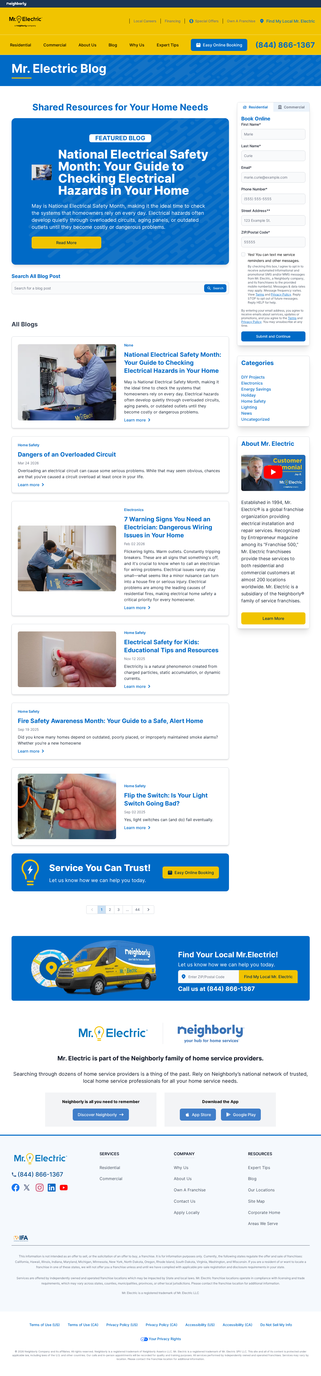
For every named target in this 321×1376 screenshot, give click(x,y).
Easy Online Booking (194, 872)
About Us (183, 1178)
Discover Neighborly (97, 1114)
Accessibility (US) (200, 1325)
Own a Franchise (190, 1189)
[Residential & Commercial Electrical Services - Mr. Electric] (25, 21)
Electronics (134, 510)
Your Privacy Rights (165, 1339)
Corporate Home (264, 1212)
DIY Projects (253, 377)
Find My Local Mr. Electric (268, 976)
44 (137, 909)
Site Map (256, 1201)
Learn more (135, 419)
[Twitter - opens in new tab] (28, 1188)
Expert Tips (259, 1167)
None (128, 345)
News (246, 413)
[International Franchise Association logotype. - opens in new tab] (21, 1238)
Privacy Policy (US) (122, 1325)
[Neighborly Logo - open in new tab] (16, 4)
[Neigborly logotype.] (210, 1033)
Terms (260, 294)
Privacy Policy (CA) (161, 1325)
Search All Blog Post (36, 276)
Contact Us (184, 1201)
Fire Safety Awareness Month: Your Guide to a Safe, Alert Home (110, 721)
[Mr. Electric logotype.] (112, 1033)
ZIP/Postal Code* (255, 232)
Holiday (248, 395)
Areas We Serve (263, 1223)
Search (218, 288)
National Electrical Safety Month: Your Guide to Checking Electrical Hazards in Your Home (172, 362)
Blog (252, 1178)
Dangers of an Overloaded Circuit (67, 454)
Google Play (244, 1114)
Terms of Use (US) (44, 1325)
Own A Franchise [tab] (241, 21)
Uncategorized (255, 419)
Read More (66, 242)
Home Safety (28, 445)
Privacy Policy (281, 294)
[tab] (287, 21)
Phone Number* (254, 189)
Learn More (273, 618)
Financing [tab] (173, 21)
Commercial (294, 107)
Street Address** (255, 210)
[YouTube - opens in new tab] (64, 1188)
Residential (258, 107)
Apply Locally (187, 1212)
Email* (246, 167)
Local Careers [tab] (145, 21)
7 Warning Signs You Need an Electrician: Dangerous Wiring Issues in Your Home (168, 527)
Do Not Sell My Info (276, 1325)
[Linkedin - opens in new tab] (52, 1188)
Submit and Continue (273, 336)
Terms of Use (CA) (83, 1325)
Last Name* (251, 146)
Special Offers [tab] (207, 21)
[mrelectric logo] (49, 1159)
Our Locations (261, 1189)
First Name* (251, 124)
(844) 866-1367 (231, 988)
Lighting (249, 407)
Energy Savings (256, 389)
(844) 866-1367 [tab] (285, 44)
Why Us (181, 1167)
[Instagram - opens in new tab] (40, 1188)
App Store (201, 1114)
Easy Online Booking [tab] (222, 44)
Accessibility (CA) (237, 1325)
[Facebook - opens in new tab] (16, 1188)
